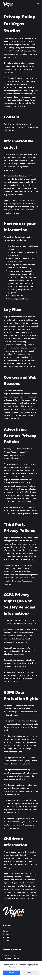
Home (5, 931)
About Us (6, 937)
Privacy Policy (9, 955)
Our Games (7, 934)
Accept (11, 972)
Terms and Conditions (12, 958)
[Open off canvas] (38, 4)
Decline (30, 972)
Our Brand (7, 940)
